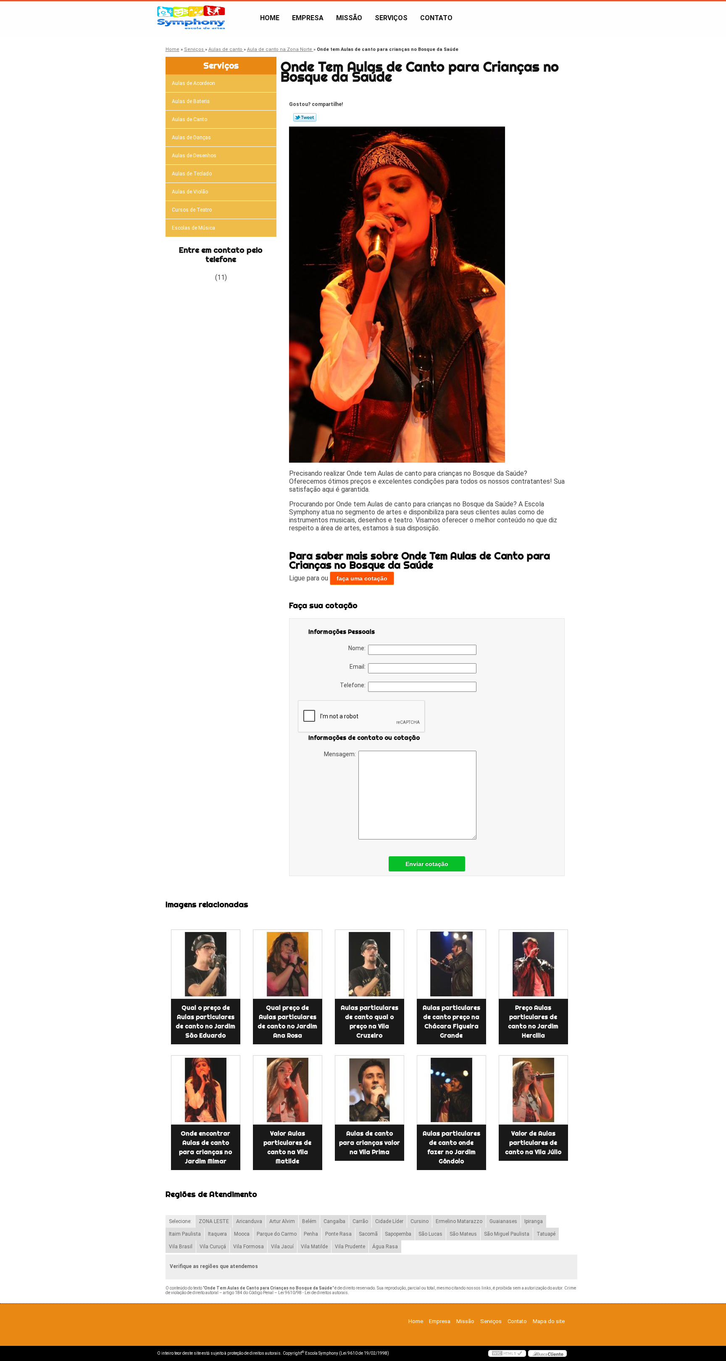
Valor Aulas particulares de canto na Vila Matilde (287, 1147)
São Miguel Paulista (506, 1234)
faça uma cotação (362, 578)
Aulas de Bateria (191, 101)
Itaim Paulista (185, 1234)
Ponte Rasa (338, 1234)
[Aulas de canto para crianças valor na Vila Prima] (369, 1090)
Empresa (308, 18)
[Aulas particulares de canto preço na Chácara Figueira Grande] (451, 964)
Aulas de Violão (190, 192)
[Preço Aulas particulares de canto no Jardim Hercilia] (533, 964)
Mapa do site (549, 1321)
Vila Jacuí (282, 1247)
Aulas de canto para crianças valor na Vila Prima (369, 1143)
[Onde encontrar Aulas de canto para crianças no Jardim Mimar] (205, 1090)
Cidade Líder (389, 1221)
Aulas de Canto (189, 119)
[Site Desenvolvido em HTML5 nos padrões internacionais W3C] (507, 1353)
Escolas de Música (193, 228)
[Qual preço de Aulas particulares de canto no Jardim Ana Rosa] (287, 964)
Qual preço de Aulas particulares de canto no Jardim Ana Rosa (287, 1021)
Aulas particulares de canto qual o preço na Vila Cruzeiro (369, 1021)
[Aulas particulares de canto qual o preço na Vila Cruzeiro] (369, 964)
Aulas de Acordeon (193, 83)
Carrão (360, 1221)
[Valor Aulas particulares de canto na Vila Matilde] (287, 1090)
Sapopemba (398, 1234)
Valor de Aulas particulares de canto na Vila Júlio (533, 1143)
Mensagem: (341, 754)
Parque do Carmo (277, 1234)
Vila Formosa (248, 1247)
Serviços (391, 18)
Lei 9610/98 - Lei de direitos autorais (313, 1292)
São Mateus (463, 1234)
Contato (436, 18)
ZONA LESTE (214, 1221)
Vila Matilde (314, 1247)
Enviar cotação (426, 864)
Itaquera (217, 1234)
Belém (309, 1221)
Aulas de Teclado (192, 174)
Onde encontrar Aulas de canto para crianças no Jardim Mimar (205, 1147)
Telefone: (354, 685)
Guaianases (503, 1221)
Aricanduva (249, 1221)
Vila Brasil (180, 1247)
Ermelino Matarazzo (459, 1221)
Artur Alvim (282, 1221)
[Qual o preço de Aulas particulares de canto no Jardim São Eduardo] (205, 964)
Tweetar (304, 117)
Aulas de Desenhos (194, 156)
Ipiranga (533, 1221)
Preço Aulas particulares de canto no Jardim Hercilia (533, 1021)
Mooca (242, 1234)
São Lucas (430, 1234)
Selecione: (180, 1221)
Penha (311, 1234)
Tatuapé (546, 1234)
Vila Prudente (350, 1247)
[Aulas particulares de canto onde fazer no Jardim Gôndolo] (451, 1090)
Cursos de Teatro (192, 210)
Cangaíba (334, 1221)
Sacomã (368, 1234)
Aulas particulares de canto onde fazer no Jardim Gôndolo (451, 1147)
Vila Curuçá (213, 1247)
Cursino (419, 1221)
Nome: (358, 648)
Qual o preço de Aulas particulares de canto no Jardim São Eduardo (205, 1021)
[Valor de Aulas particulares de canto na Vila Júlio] (533, 1090)
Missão (349, 18)
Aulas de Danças (191, 137)
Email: (359, 666)
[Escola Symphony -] (205, 18)
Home (269, 18)
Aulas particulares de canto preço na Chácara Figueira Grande (451, 1021)
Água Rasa (385, 1247)
